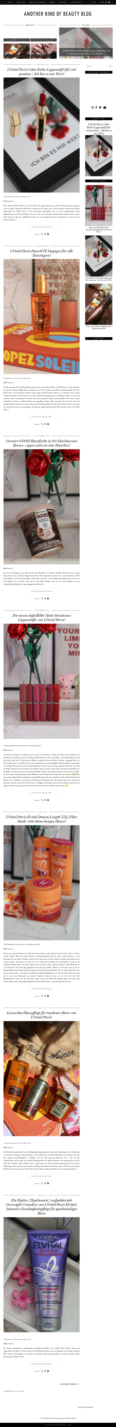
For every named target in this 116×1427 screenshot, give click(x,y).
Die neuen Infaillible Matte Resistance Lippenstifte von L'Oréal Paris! (17, 40)
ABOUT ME (21, 2)
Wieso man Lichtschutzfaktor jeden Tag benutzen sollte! (17, 56)
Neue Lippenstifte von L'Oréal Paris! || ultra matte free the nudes (44, 56)
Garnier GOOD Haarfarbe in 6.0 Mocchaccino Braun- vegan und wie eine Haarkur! (41, 443)
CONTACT (63, 2)
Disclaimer (89, 1407)
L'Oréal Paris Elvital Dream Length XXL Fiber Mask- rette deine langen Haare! (41, 819)
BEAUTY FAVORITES (37, 2)
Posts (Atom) (18, 1391)
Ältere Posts (68, 1384)
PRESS (52, 2)
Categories (76, 2)
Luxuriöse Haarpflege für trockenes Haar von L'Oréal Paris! (41, 1015)
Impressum (81, 1407)
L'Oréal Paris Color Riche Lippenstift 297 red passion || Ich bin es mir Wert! (44, 40)
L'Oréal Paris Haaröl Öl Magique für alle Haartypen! (41, 253)
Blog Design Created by (58, 1425)
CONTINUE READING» (41, 227)
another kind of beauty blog (54, 1418)
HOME (10, 2)
